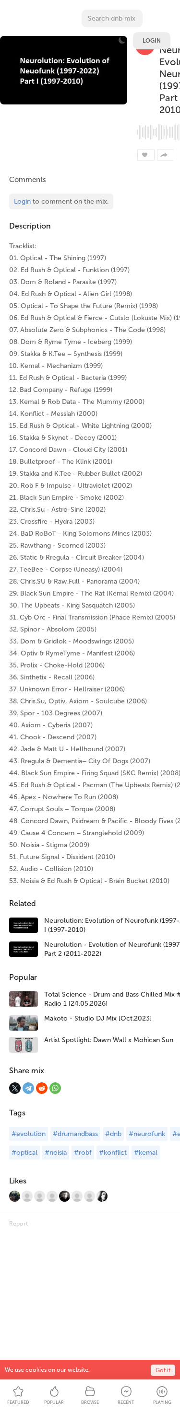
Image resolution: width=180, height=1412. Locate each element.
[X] (15, 1088)
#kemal (145, 1152)
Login (152, 40)
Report (18, 1223)
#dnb (113, 1134)
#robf (83, 1152)
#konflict (113, 1152)
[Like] (146, 155)
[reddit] (42, 1088)
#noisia (56, 1152)
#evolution (29, 1134)
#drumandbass (75, 1134)
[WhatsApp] (55, 1088)
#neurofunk (147, 1134)
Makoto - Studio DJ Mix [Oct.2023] (98, 1018)
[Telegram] (28, 1088)
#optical (24, 1152)
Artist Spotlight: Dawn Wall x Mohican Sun (108, 1040)
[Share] (165, 155)
